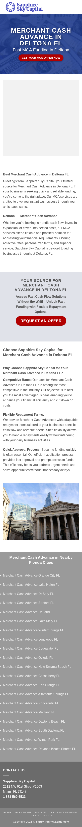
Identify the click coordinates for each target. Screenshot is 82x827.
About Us (40, 812)
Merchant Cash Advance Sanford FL (28, 603)
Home (7, 812)
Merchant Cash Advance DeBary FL (28, 594)
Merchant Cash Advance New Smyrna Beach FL (37, 666)
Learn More (22, 812)
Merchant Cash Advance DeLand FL (28, 612)
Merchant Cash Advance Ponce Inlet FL (31, 703)
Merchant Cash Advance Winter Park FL (31, 739)
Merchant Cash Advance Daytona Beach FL (34, 721)
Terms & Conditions (63, 812)
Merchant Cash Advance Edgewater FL (30, 648)
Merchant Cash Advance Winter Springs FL (33, 630)
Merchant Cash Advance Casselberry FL (31, 676)
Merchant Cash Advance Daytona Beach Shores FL (39, 749)
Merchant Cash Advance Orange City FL (31, 575)
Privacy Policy (41, 815)
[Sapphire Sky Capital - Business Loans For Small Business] (37, 7)
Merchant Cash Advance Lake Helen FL (31, 584)
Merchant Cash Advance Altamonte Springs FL (36, 694)
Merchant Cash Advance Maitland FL (29, 712)
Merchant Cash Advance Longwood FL (30, 639)
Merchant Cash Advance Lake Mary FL (30, 621)
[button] (76, 7)
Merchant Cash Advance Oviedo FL (28, 657)
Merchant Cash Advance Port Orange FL (31, 685)
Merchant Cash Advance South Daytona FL (33, 730)
